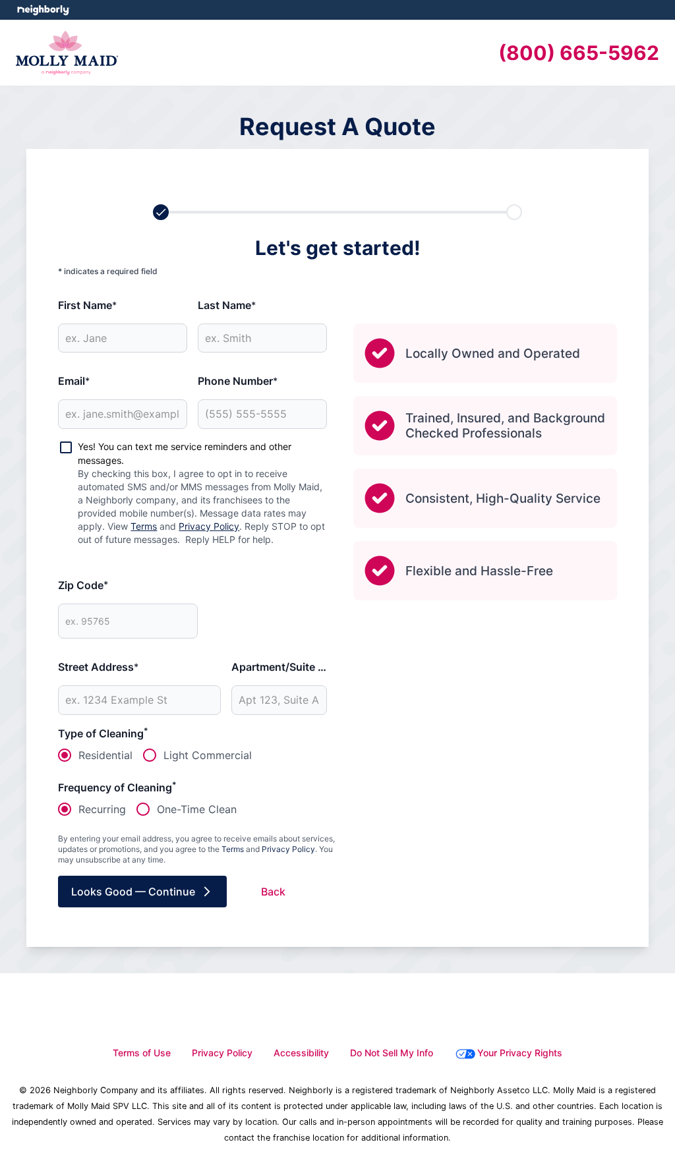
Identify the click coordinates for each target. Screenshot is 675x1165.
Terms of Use (142, 1052)
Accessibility (301, 1052)
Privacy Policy (209, 526)
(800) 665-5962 (578, 53)
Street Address (98, 666)
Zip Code (83, 585)
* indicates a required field (108, 271)
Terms (144, 526)
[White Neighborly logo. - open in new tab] (43, 10)
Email (74, 380)
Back (273, 891)
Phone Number (238, 380)
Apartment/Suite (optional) (279, 666)
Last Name (227, 305)
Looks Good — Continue (133, 891)
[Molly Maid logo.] (67, 52)
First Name (87, 305)
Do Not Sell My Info (391, 1052)
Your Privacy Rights (519, 1052)
